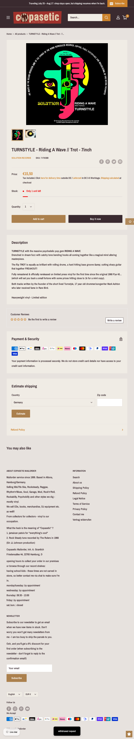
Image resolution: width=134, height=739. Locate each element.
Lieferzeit (77, 178)
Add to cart (38, 219)
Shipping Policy (81, 488)
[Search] (106, 17)
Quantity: (16, 206)
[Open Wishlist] (129, 734)
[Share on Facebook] (101, 161)
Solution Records (21, 157)
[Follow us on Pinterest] (21, 708)
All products (20, 33)
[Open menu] (8, 17)
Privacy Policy (80, 509)
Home (9, 33)
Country (16, 395)
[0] (125, 17)
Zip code (101, 395)
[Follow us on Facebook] (9, 708)
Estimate (21, 413)
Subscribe (120, 3)
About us (77, 482)
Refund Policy (18, 429)
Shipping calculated (110, 178)
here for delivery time (51, 178)
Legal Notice (79, 498)
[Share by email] (120, 161)
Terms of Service (81, 504)
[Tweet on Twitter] (114, 161)
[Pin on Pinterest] (107, 161)
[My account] (118, 17)
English (11, 694)
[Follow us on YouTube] (27, 708)
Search (76, 477)
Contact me (78, 514)
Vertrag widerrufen (82, 519)
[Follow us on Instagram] (15, 708)
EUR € (28, 694)
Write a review (114, 320)
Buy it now (95, 219)
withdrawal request (67, 731)
